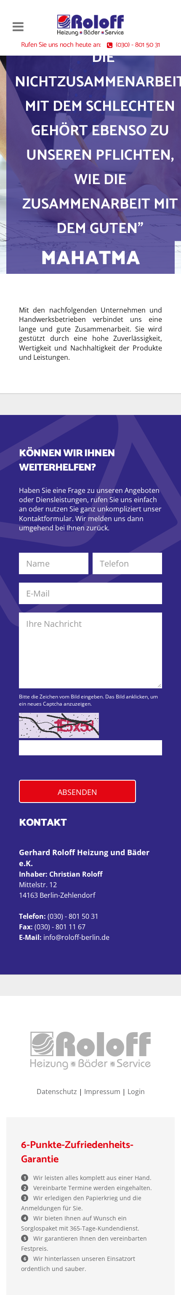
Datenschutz (57, 1091)
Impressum (102, 1091)
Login (136, 1091)
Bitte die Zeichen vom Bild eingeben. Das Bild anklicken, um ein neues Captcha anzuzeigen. (88, 700)
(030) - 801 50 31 (138, 45)
